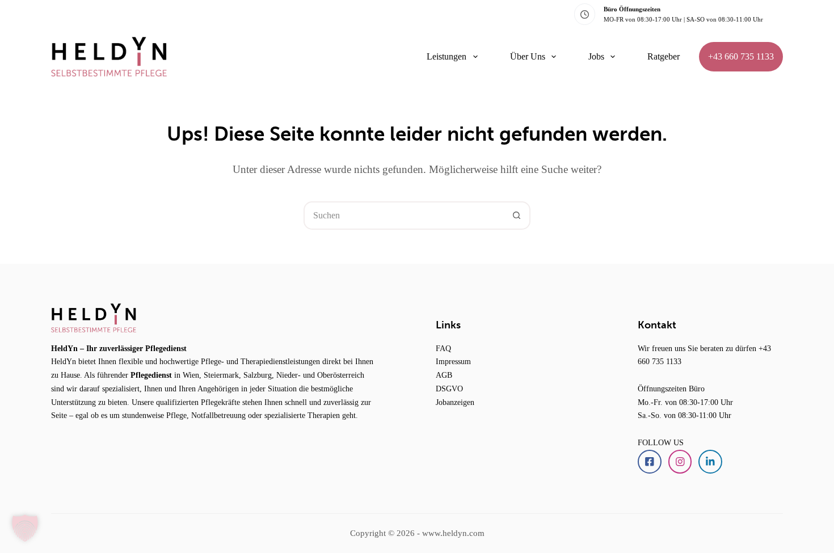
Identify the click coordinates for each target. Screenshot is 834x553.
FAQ (443, 348)
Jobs (596, 56)
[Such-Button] (516, 215)
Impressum (453, 361)
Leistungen (446, 56)
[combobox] (404, 215)
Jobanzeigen (455, 402)
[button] (25, 528)
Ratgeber (663, 56)
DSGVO (449, 388)
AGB (444, 374)
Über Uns (527, 56)
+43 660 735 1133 (741, 56)
